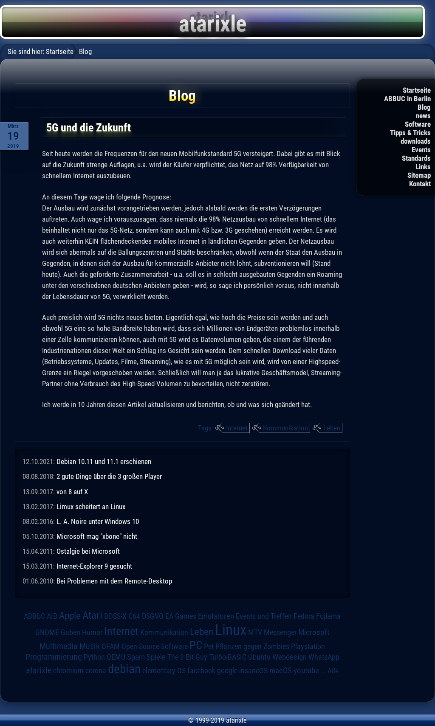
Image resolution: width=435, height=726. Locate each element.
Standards (416, 158)
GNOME (47, 632)
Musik (89, 646)
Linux (230, 629)
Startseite (417, 90)
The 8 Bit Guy (187, 656)
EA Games (180, 616)
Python (94, 657)
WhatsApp (323, 657)
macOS (280, 670)
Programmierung (53, 657)
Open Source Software (154, 646)
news (423, 115)
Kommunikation (285, 428)
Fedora (304, 616)
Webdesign (289, 657)
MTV (255, 632)
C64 (134, 616)
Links (423, 166)
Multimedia (59, 646)
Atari (92, 615)
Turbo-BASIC (227, 656)
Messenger (280, 632)
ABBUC (34, 616)
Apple (70, 615)
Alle (333, 670)
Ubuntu (259, 657)
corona (95, 670)
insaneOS (253, 670)
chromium (68, 670)
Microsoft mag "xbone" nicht (96, 536)
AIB (52, 616)
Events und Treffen (264, 616)
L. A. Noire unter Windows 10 (97, 521)
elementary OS (164, 670)
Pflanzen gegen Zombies (252, 646)
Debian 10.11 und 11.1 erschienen (103, 461)
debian (124, 669)
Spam (136, 657)
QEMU (116, 657)
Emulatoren (216, 616)
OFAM (111, 646)
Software (418, 124)
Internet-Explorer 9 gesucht (94, 566)
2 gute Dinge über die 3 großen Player (109, 476)
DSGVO (153, 616)
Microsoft (314, 632)
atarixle (38, 670)
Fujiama (328, 616)
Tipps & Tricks (410, 132)
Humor (92, 632)
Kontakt (420, 183)
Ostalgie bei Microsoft (88, 551)
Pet (209, 646)
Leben (331, 428)
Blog (424, 107)
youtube (306, 670)
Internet (237, 428)
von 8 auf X (72, 491)
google (227, 670)
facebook (201, 670)
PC (195, 645)
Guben (70, 632)
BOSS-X (115, 616)
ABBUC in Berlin (407, 98)
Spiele (156, 657)
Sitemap (419, 175)
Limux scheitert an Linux (90, 506)
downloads (416, 141)
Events (421, 149)
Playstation (308, 646)
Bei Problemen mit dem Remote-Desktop (114, 581)
